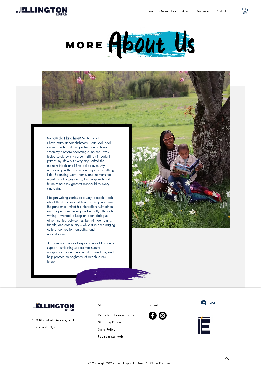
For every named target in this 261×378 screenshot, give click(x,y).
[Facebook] (153, 316)
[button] (167, 11)
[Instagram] (163, 316)
